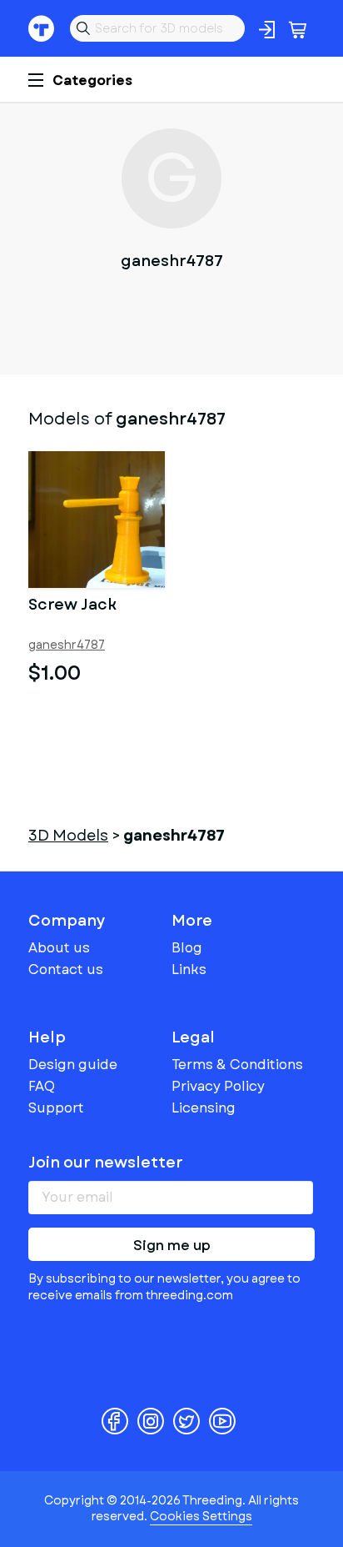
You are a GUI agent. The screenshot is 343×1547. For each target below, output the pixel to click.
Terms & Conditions (237, 1064)
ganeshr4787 (66, 645)
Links (189, 969)
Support (56, 1108)
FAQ (41, 1086)
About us (59, 947)
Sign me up (172, 1245)
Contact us (65, 969)
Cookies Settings (201, 1516)
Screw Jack (72, 606)
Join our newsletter (105, 1163)
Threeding (41, 28)
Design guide (72, 1064)
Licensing (204, 1108)
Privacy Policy (218, 1086)
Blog (187, 947)
